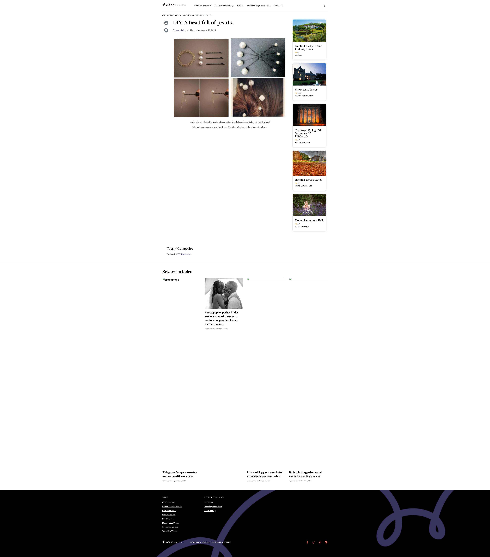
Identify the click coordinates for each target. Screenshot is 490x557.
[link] (307, 542)
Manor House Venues (171, 523)
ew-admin (180, 30)
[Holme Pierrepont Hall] (309, 205)
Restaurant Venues (170, 527)
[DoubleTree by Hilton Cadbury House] (309, 31)
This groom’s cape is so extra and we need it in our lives (180, 474)
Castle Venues (168, 502)
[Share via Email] (166, 30)
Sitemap (217, 542)
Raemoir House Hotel (308, 179)
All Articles (208, 502)
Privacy (227, 542)
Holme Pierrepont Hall (309, 220)
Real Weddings (210, 511)
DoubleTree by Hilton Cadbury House (308, 47)
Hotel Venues (167, 519)
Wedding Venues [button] (201, 5)
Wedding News (184, 254)
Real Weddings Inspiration (258, 5)
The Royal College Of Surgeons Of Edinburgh (308, 133)
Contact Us (278, 5)
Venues (165, 497)
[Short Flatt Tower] (309, 74)
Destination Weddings (224, 5)
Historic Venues (168, 515)
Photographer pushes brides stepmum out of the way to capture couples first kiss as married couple (221, 318)
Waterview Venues (169, 531)
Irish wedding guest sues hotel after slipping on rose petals (265, 474)
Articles (240, 5)
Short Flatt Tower (306, 89)
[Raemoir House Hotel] (309, 163)
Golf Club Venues (169, 511)
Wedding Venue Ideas (213, 506)
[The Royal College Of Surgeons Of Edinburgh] (309, 115)
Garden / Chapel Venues (172, 506)
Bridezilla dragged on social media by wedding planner (305, 474)
